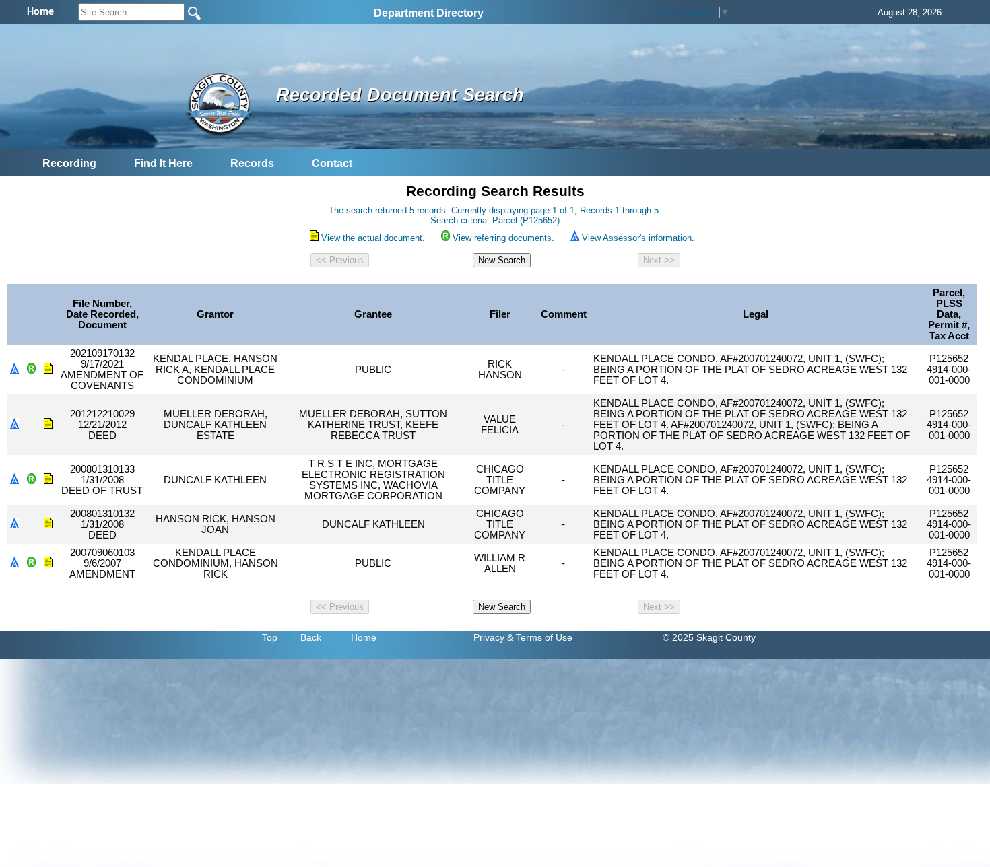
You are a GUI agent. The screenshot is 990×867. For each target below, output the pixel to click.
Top (269, 637)
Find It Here (163, 163)
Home (363, 637)
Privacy (488, 637)
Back (310, 637)
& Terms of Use (539, 637)
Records (252, 163)
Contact (332, 163)
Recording (69, 163)
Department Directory (429, 13)
